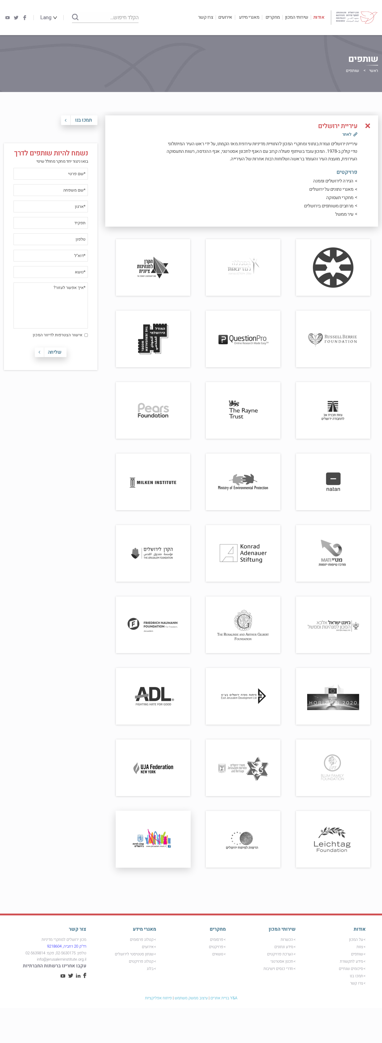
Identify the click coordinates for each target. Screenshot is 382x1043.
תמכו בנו (83, 120)
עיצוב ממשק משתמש (191, 998)
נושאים (217, 954)
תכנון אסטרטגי (282, 961)
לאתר (346, 134)
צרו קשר (205, 17)
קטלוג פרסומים (142, 939)
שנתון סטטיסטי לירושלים (134, 954)
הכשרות (287, 939)
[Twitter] (16, 17)
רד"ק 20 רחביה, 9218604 (66, 946)
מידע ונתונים (283, 947)
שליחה (55, 352)
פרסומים (216, 939)
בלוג (150, 969)
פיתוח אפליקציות (158, 998)
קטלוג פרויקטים (141, 961)
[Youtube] (7, 17)
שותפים (357, 954)
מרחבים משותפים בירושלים (328, 205)
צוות (360, 947)
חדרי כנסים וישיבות (278, 969)
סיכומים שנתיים (351, 969)
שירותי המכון (296, 17)
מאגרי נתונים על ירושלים (331, 189)
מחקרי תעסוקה (339, 197)
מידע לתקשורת (351, 961)
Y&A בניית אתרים (223, 998)
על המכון (356, 939)
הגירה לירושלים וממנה (333, 181)
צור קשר (77, 929)
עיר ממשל (344, 214)
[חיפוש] (75, 17)
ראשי (373, 71)
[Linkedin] (78, 976)
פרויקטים (216, 947)
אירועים (225, 17)
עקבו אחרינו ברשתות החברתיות (54, 965)
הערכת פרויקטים (280, 954)
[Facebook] (24, 17)
